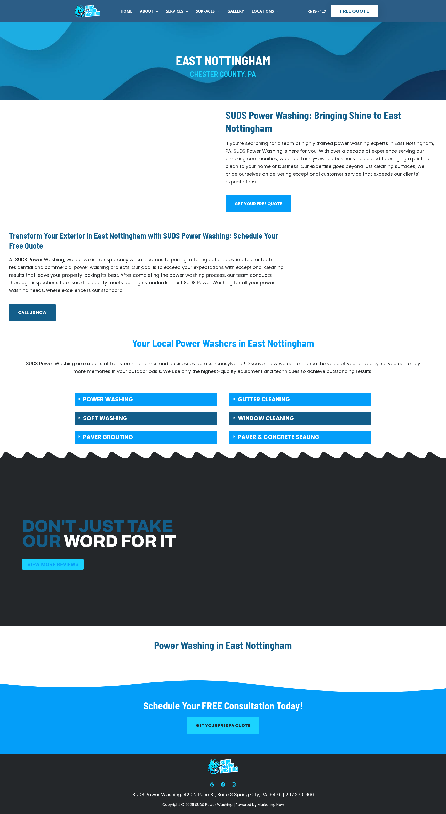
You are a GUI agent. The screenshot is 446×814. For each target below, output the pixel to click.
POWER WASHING (108, 399)
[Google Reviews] (310, 11)
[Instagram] (319, 11)
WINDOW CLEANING (266, 418)
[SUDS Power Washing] (87, 10)
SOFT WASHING (105, 418)
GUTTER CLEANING (264, 399)
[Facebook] (315, 11)
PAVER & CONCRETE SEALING (278, 437)
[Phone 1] (324, 11)
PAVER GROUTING (108, 437)
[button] (155, 11)
